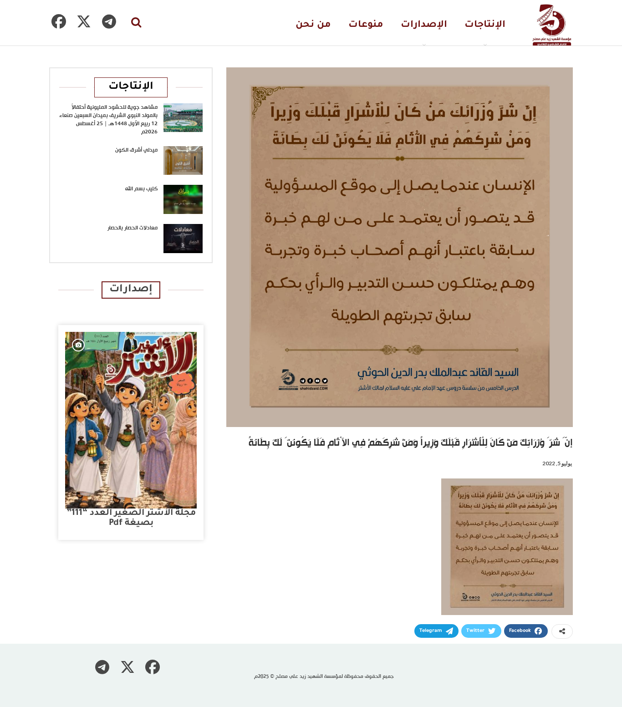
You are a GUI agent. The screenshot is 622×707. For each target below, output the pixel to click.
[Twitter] (84, 21)
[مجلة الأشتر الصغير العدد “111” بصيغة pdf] (131, 420)
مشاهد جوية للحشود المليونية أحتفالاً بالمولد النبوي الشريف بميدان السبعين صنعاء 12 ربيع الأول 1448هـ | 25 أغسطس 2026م (108, 119)
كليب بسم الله (141, 189)
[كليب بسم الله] (183, 199)
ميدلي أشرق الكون (136, 150)
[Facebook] (59, 21)
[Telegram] (109, 21)
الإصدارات (424, 25)
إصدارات (131, 289)
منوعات (365, 25)
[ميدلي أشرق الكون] (183, 160)
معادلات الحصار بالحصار (132, 228)
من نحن (313, 25)
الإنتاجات (484, 25)
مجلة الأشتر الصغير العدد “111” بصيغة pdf (131, 518)
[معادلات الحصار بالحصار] (183, 238)
